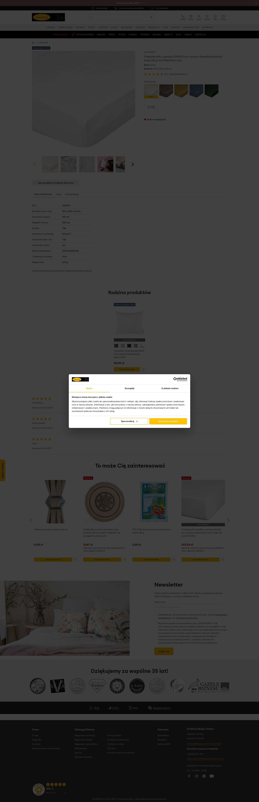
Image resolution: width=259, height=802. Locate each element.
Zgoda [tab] (89, 388)
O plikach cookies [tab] (169, 388)
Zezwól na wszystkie (168, 421)
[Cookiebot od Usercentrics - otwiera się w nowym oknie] (175, 379)
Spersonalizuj (127, 421)
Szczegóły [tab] (129, 388)
